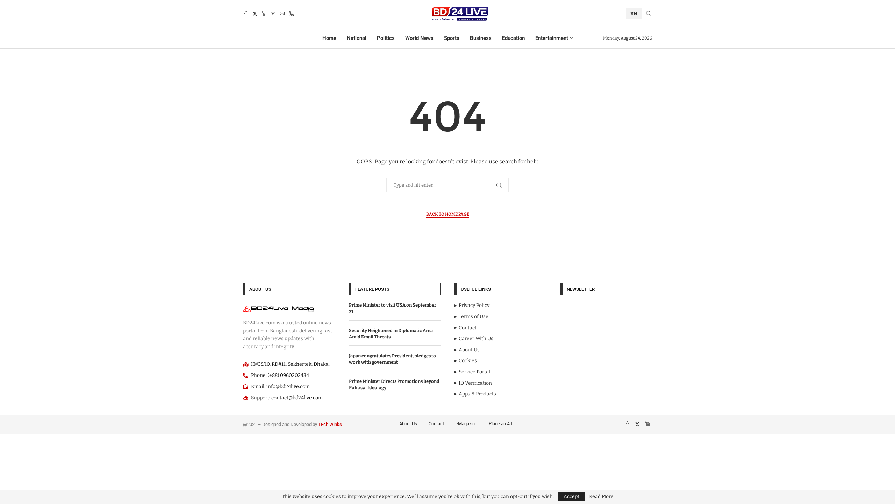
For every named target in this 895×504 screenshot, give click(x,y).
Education (513, 38)
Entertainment (551, 38)
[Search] (648, 14)
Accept (571, 496)
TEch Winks (330, 424)
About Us (408, 423)
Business (481, 38)
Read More (601, 496)
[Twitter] (255, 13)
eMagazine (466, 423)
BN (633, 14)
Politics (386, 38)
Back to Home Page (447, 214)
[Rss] (291, 13)
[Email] (282, 13)
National (356, 38)
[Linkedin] (264, 13)
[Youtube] (273, 13)
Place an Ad (500, 423)
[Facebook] (246, 13)
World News (419, 38)
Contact (436, 423)
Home (329, 38)
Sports (451, 38)
